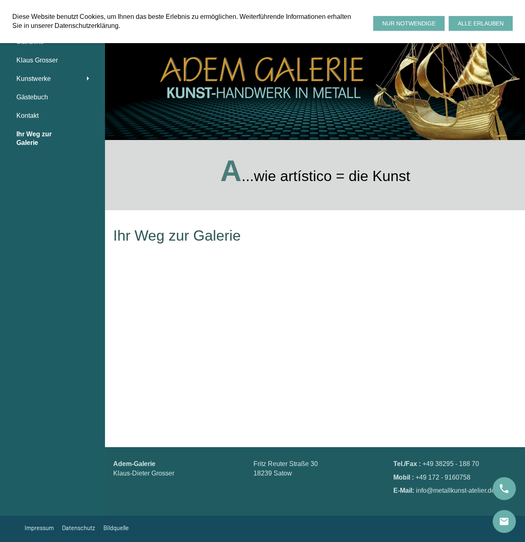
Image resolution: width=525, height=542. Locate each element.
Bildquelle (116, 527)
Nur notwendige (409, 23)
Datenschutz (78, 527)
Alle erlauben (481, 23)
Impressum (39, 527)
